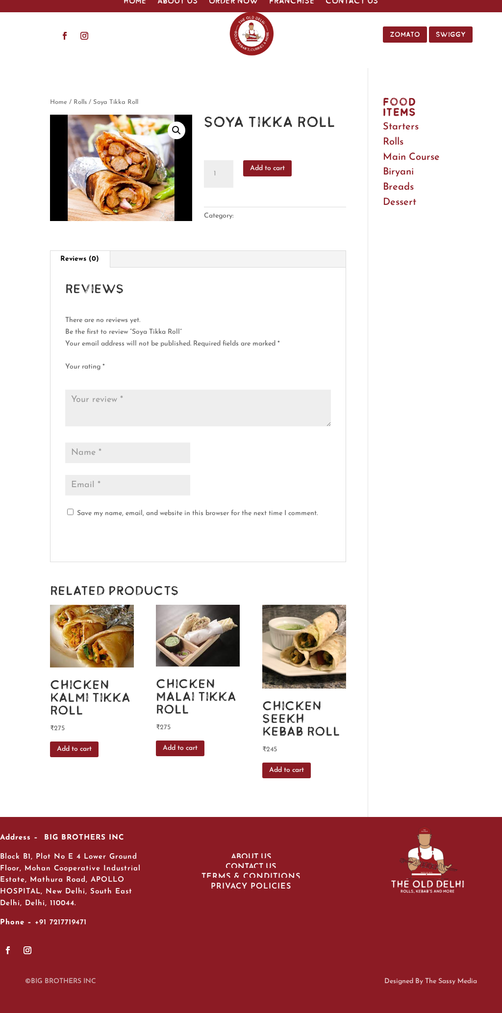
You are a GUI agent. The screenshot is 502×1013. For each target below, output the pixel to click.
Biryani (398, 172)
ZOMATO (405, 34)
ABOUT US (251, 857)
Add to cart (267, 168)
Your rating (85, 367)
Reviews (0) (79, 259)
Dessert (399, 202)
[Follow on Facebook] (65, 36)
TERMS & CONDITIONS (251, 877)
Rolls (80, 102)
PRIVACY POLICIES (251, 886)
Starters (401, 127)
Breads (398, 187)
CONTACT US (251, 867)
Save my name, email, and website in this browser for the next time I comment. (197, 513)
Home (58, 102)
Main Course (411, 157)
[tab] (80, 259)
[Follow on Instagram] (84, 36)
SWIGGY (451, 34)
